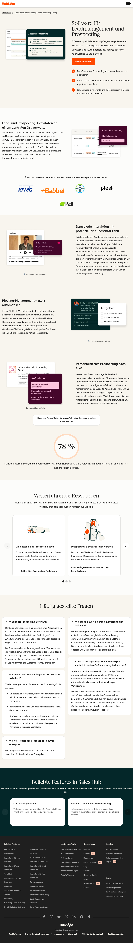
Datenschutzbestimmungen (37, 934)
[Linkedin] (74, 917)
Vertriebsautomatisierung (39, 895)
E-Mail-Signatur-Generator (71, 849)
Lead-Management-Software (37, 901)
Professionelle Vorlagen (70, 862)
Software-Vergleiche (37, 857)
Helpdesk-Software (37, 890)
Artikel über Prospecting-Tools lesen (39, 571)
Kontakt (86, 888)
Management (88, 858)
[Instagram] (51, 917)
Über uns (87, 849)
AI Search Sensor (67, 858)
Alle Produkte (9, 849)
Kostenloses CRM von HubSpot (12, 860)
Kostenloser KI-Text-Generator (11, 868)
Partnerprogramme (113, 888)
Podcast (86, 871)
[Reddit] (81, 917)
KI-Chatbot (8, 886)
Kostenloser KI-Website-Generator (13, 880)
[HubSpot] (8, 4)
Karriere (89, 854)
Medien (86, 879)
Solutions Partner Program (116, 892)
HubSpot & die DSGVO (114, 883)
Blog (85, 867)
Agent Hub (8, 874)
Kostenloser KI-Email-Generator (38, 868)
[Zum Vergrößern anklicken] (99, 140)
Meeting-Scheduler (37, 886)
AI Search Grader (67, 854)
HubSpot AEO (9, 854)
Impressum (59, 934)
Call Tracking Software (26, 803)
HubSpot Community (114, 854)
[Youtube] (59, 917)
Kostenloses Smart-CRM (39, 862)
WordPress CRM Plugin (69, 871)
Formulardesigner (37, 882)
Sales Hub (6, 13)
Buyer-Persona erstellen (70, 867)
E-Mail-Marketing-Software (14, 907)
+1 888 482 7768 (66, 421)
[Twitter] (66, 917)
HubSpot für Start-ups (114, 896)
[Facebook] (44, 917)
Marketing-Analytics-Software (38, 851)
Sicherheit (72, 934)
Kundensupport (112, 849)
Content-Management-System (12, 892)
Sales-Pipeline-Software (39, 907)
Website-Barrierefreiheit (92, 934)
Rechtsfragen (15, 934)
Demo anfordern (83, 61)
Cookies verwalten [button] (116, 934)
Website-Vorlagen (67, 875)
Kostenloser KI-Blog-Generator (38, 876)
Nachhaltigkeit (91, 884)
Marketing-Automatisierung (14, 903)
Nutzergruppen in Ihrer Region (114, 860)
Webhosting (8, 898)
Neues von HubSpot (91, 875)
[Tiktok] (89, 917)
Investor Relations (92, 862)
